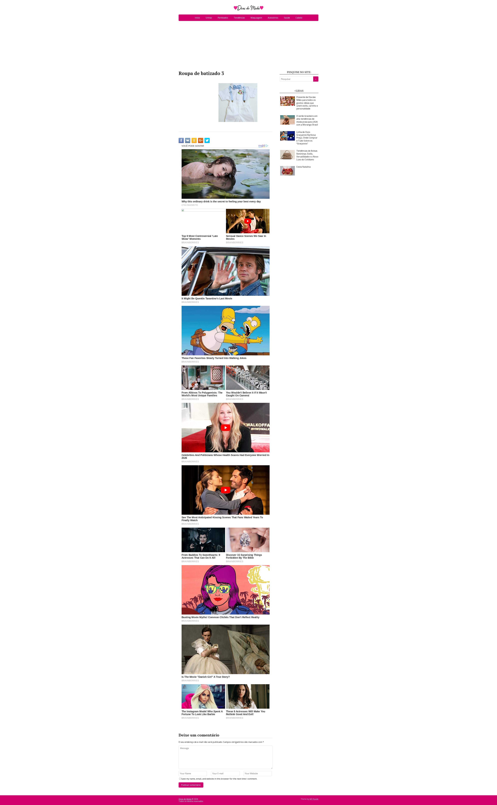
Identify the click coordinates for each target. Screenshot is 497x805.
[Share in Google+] (200, 140)
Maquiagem (256, 17)
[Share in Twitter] (207, 140)
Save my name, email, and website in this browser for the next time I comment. (219, 778)
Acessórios (273, 17)
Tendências (239, 17)
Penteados (223, 17)
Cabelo (299, 17)
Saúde (287, 17)
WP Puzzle (314, 799)
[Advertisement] (248, 47)
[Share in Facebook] (181, 140)
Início (197, 17)
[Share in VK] (187, 140)
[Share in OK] (194, 140)
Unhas (209, 17)
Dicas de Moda (185, 799)
